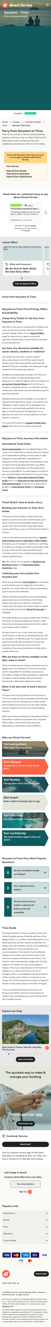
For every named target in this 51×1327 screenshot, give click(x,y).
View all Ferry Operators (18, 174)
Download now (25, 1123)
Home (5, 122)
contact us (6, 1306)
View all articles (25, 1059)
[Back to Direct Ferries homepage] (17, 5)
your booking (29, 582)
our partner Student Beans (15, 384)
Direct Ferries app (35, 609)
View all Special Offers (25, 284)
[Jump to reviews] (25, 113)
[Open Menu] (47, 5)
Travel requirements (11, 449)
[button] (26, 872)
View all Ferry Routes (16, 171)
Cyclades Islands (33, 122)
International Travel (21, 487)
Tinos (4, 125)
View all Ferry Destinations (19, 176)
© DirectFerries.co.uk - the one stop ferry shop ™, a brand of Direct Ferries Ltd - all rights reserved (23, 1293)
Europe (16, 122)
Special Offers (37, 333)
